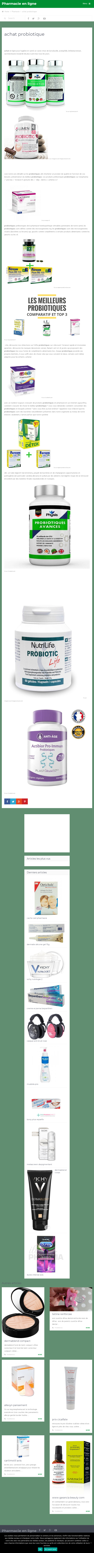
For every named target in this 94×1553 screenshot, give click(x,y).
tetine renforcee (62, 1314)
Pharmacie (16, 11)
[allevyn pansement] (23, 1381)
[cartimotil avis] (23, 1446)
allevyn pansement (15, 1405)
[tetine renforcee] (71, 1299)
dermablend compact (17, 1340)
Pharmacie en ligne (19, 4)
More (40, 1354)
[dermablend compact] (23, 1312)
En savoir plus (50, 1549)
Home (7, 11)
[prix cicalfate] (71, 1388)
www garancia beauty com (68, 1497)
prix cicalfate (60, 1419)
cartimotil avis (13, 1460)
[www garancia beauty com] (71, 1465)
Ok (40, 1549)
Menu (85, 3)
